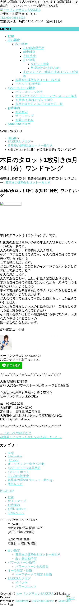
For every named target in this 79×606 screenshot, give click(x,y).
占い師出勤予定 (33, 48)
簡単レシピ (15, 484)
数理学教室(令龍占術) (45, 68)
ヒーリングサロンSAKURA (34, 593)
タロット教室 (40, 64)
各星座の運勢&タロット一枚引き (38, 80)
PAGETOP (7, 490)
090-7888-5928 (15, 17)
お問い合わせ (24, 120)
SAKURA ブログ (19, 578)
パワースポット (18, 472)
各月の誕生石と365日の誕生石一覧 (39, 104)
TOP (11, 497)
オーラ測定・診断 (20, 570)
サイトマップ (24, 116)
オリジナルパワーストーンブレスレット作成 (46, 96)
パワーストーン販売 (29, 92)
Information (15, 456)
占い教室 (29, 60)
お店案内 (21, 112)
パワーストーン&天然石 (24, 468)
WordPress (21, 600)
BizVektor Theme (43, 600)
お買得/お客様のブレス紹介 (34, 100)
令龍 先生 (29, 56)
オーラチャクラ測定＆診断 (26, 464)
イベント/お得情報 (28, 84)
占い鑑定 (21, 44)
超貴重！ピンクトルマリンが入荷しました (31, 437)
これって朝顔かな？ (15, 433)
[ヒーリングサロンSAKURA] (20, 9)
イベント (14, 460)
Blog (11, 453)
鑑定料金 (29, 52)
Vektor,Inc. (65, 600)
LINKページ (16, 513)
